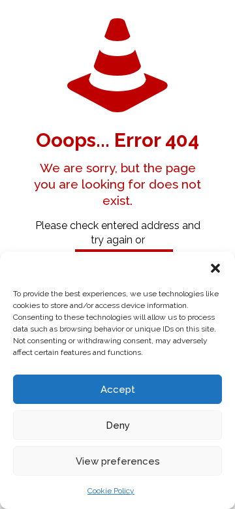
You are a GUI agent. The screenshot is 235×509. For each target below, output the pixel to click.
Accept (118, 389)
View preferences (118, 461)
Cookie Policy (110, 490)
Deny (118, 425)
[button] (215, 268)
